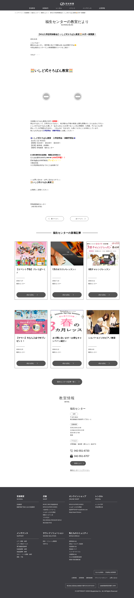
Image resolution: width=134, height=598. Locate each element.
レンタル (59, 8)
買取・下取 (20, 557)
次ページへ (79, 219)
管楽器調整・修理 (22, 551)
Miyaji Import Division (75, 512)
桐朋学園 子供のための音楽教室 (26, 507)
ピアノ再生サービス (22, 544)
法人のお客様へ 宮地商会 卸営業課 (105, 572)
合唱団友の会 (73, 554)
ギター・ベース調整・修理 (24, 554)
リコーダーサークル (74, 551)
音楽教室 (26, 13)
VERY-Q (45, 544)
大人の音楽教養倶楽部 (75, 557)
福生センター (35, 13)
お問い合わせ (113, 578)
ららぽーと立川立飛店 (49, 512)
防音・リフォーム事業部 (50, 541)
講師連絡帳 (89, 578)
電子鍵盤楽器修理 (22, 546)
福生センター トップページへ (80, 470)
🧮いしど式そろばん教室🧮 (51, 70)
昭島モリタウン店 (48, 515)
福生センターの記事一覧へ (66, 382)
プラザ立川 (46, 517)
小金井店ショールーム (49, 509)
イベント (72, 8)
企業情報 (74, 578)
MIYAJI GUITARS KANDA (50, 507)
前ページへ (54, 219)
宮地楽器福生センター (38, 204)
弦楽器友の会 (73, 546)
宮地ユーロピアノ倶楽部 (76, 544)
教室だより (44, 13)
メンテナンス (87, 8)
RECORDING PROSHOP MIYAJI (52, 520)
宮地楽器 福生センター (45, 148)
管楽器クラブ (73, 549)
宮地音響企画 (99, 507)
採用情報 (81, 578)
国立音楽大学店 (47, 522)
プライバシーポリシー (101, 578)
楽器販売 (45, 8)
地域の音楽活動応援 (74, 559)
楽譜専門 (78, 509)
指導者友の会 (73, 541)
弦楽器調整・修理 (22, 549)
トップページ (18, 13)
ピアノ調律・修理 (22, 541)
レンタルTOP (99, 504)
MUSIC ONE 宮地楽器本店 (50, 504)
